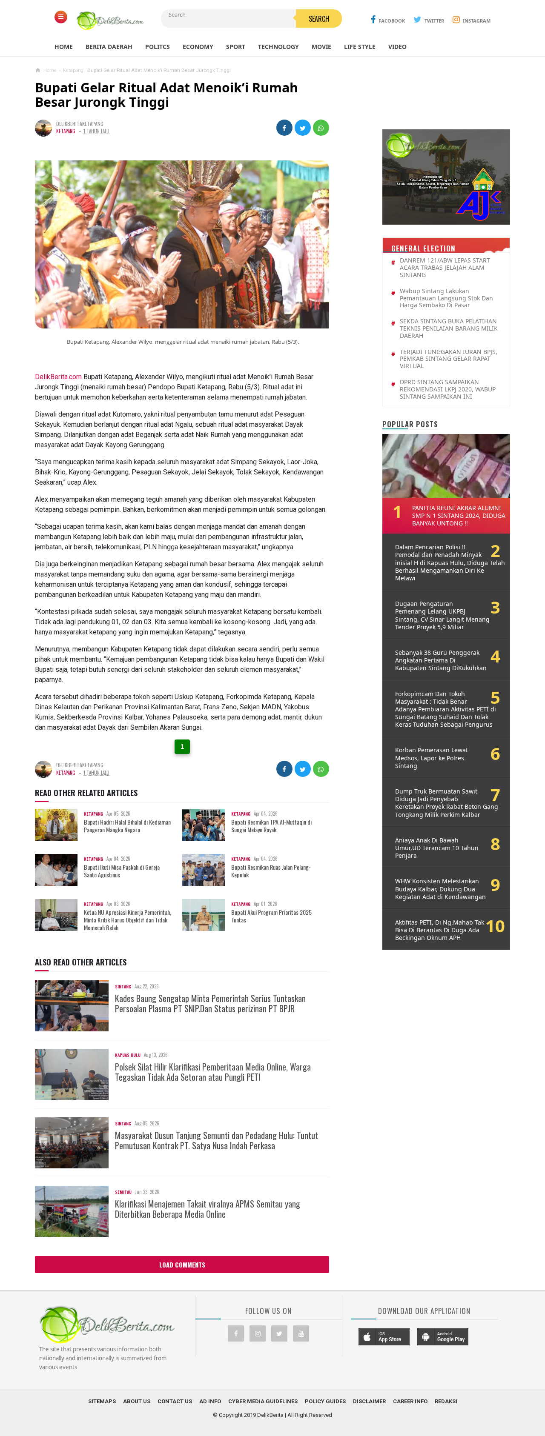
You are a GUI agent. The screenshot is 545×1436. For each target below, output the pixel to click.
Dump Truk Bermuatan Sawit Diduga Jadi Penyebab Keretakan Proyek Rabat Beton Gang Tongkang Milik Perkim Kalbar (446, 803)
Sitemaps (102, 1401)
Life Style (360, 47)
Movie (321, 47)
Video (397, 47)
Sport (235, 47)
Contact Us (175, 1401)
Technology (278, 47)
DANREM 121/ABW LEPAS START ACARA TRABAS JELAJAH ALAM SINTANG (445, 267)
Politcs (157, 47)
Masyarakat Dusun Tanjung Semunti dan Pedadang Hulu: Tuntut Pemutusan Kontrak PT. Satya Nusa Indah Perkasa (216, 1140)
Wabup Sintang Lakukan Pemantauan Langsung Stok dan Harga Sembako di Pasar (446, 298)
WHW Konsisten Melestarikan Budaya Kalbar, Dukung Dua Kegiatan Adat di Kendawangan (440, 888)
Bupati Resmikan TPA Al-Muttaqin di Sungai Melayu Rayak (271, 826)
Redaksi (446, 1401)
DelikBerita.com (58, 377)
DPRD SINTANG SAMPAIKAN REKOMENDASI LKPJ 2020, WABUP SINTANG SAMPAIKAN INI (448, 389)
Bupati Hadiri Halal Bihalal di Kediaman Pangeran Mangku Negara (127, 826)
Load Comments (182, 1264)
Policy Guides (325, 1401)
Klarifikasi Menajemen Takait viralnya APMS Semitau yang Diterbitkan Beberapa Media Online (207, 1209)
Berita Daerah (109, 47)
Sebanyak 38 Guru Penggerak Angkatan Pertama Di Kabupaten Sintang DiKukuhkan (441, 660)
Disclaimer (369, 1401)
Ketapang (65, 131)
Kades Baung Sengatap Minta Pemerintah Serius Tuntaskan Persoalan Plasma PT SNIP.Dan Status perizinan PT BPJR (210, 1003)
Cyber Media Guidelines (263, 1401)
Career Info (410, 1401)
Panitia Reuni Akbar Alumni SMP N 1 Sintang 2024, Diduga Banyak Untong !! (458, 515)
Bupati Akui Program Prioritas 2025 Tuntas (271, 916)
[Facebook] (236, 1333)
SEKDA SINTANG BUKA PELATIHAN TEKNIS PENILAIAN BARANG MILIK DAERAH (449, 328)
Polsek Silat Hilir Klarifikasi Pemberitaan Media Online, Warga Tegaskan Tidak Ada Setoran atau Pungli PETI (213, 1072)
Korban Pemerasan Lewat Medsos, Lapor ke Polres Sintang (431, 757)
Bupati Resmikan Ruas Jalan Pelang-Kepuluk (271, 871)
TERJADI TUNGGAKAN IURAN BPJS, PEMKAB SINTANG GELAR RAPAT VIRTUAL (448, 359)
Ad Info (210, 1401)
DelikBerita (270, 1415)
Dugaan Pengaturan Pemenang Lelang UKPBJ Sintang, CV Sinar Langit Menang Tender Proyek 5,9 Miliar (442, 615)
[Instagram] (258, 1333)
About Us (136, 1401)
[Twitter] (279, 1333)
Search (319, 19)
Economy (198, 47)
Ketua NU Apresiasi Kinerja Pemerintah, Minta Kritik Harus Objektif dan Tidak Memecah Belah (127, 920)
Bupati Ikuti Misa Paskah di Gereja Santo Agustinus (122, 871)
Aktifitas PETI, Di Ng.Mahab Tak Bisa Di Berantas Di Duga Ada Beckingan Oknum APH (439, 930)
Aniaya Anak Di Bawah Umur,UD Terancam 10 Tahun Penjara (437, 847)
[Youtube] (301, 1333)
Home (63, 47)
